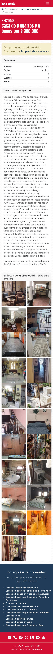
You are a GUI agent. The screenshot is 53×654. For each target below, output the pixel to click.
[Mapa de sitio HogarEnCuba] (43, 637)
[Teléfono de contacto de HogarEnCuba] (15, 637)
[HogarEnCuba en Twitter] (26, 637)
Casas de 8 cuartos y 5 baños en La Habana (27, 612)
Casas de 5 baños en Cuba (19, 622)
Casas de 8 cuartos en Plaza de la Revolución (28, 590)
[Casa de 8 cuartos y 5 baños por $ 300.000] (13, 293)
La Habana (12, 9)
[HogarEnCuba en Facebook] (21, 637)
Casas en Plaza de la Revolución (22, 587)
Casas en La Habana (16, 603)
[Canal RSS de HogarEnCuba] (32, 637)
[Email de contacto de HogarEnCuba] (9, 637)
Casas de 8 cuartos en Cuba (19, 619)
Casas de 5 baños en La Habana (21, 609)
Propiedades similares (35, 51)
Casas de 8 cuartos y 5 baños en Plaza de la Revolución (27, 598)
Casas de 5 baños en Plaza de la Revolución (27, 594)
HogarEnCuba (8, 4)
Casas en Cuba (13, 615)
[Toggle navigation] (47, 3)
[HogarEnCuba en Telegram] (38, 637)
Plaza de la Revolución (31, 9)
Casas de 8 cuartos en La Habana (22, 606)
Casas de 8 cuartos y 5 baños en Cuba (24, 625)
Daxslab (38, 649)
